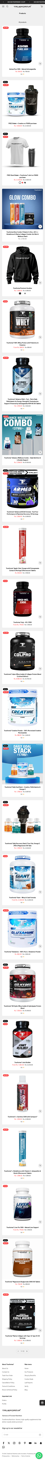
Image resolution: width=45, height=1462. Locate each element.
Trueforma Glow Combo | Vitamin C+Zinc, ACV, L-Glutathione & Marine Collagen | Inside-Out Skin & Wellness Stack (22, 234)
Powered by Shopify (32, 1453)
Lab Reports (29, 1383)
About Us (5, 1368)
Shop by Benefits (30, 1375)
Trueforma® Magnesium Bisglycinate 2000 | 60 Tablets (22, 1282)
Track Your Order (7, 1375)
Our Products (29, 1372)
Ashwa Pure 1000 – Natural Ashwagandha (22, 69)
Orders (4, 1400)
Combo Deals (29, 1379)
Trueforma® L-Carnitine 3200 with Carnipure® (22, 1117)
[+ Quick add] (40, 64)
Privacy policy (6, 1456)
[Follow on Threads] (19, 1443)
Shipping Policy (7, 1379)
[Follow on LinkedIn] (35, 1443)
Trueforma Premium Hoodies (22, 288)
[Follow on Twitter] (8, 1443)
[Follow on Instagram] (14, 1443)
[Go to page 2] (27, 1351)
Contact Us (5, 1372)
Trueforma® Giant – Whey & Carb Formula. (22, 897)
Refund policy (15, 1456)
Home (26, 1368)
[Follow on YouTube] (30, 1443)
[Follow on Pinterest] (24, 1443)
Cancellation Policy (8, 1383)
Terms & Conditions (8, 1386)
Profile (4, 1404)
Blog (26, 1390)
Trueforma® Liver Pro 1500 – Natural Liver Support (22, 1227)
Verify (26, 1386)
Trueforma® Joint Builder (22, 1062)
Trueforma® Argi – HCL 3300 (22, 622)
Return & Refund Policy (9, 1390)
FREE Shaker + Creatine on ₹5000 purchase (22, 123)
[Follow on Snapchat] (40, 1443)
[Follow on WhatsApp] (3, 1447)
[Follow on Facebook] (3, 1443)
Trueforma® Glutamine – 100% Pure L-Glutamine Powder (22, 952)
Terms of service (25, 1456)
